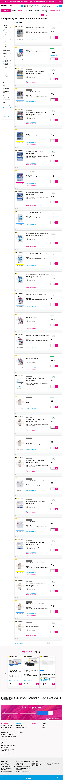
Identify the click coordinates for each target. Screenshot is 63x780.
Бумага (3, 752)
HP (4, 39)
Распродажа (4, 729)
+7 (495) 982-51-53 (4, 763)
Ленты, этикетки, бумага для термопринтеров (8, 750)
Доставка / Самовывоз (21, 727)
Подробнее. (28, 778)
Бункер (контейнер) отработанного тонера (6, 741)
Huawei (5, 41)
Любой (5, 27)
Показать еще (5, 48)
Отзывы (43, 727)
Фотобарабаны (4, 732)
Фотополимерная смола (7, 727)
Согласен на (52, 719)
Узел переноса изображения (8, 745)
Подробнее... (31, 2)
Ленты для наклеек (6, 67)
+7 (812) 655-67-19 (37, 5)
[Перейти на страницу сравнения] (55, 6)
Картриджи (4, 730)
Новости (43, 729)
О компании (19, 725)
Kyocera (5, 44)
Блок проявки (4, 747)
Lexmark (5, 46)
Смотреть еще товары (20, 643)
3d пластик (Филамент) (6, 725)
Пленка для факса (6, 70)
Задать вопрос (19, 732)
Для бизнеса (34, 723)
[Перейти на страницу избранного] (52, 6)
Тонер (5, 73)
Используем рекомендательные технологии (53, 764)
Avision (5, 29)
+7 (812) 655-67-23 (19, 763)
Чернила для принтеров (7, 734)
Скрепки (5, 71)
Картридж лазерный (6, 61)
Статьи (43, 725)
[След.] (61, 643)
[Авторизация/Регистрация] (57, 6)
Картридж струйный (6, 64)
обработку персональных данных (52, 719)
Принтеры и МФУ (5, 753)
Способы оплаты (20, 729)
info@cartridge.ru (37, 6)
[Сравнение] (17, 43)
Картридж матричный (6, 76)
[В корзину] (56, 37)
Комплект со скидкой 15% (31, 39)
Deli (5, 34)
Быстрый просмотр (20, 32)
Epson (5, 37)
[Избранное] (16, 43)
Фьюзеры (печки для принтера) (8, 736)
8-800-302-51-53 (35, 763)
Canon (5, 32)
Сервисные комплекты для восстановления (7, 738)
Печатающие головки (6, 743)
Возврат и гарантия (21, 730)
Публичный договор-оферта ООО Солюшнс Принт (53, 762)
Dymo (5, 36)
